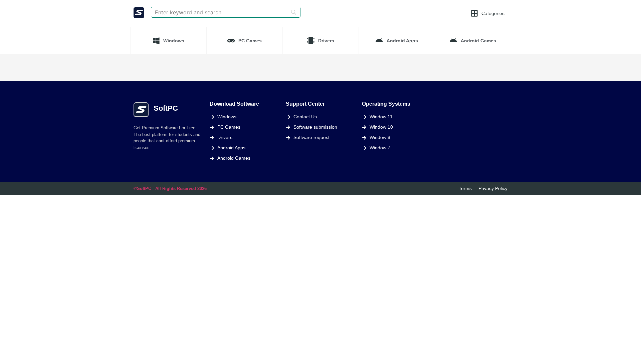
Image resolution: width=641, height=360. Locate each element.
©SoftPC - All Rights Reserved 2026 (170, 188)
